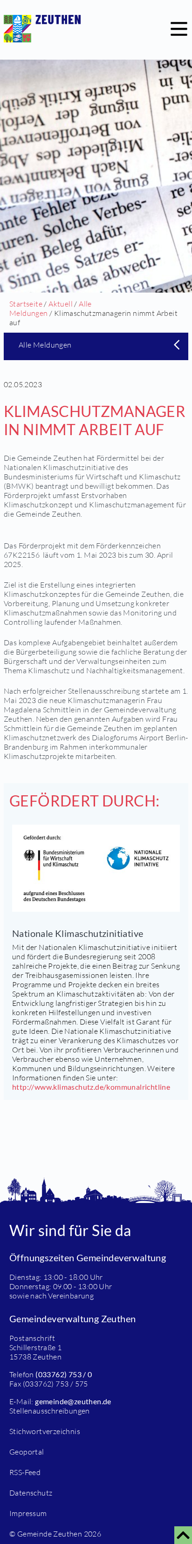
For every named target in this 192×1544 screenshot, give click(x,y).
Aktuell (60, 303)
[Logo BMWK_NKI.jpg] (96, 868)
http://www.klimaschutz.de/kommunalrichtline (91, 1086)
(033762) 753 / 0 (63, 1374)
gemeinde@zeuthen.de (73, 1401)
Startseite (25, 303)
